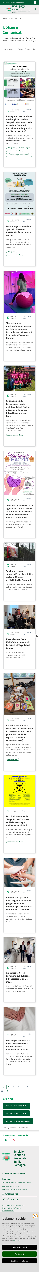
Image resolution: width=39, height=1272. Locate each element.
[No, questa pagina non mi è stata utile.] (14, 1139)
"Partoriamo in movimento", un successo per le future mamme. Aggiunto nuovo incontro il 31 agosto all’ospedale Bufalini (19, 330)
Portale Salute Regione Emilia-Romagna (13, 2)
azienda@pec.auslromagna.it (16, 1189)
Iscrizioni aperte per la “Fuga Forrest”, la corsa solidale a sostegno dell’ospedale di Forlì (17, 821)
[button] (35, 9)
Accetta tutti (19, 1254)
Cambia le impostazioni (19, 1261)
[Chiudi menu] (31, 4)
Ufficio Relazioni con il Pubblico (13, 1205)
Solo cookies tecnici (19, 1247)
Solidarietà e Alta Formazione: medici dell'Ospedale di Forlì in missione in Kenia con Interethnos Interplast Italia (18, 408)
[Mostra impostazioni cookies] (37, 636)
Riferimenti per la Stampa (11, 1208)
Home (5, 18)
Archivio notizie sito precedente (18, 1121)
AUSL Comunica (15, 18)
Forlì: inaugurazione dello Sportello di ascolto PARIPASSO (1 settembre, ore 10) (19, 231)
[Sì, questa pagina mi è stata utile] (6, 1139)
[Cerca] (33, 49)
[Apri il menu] (3, 9)
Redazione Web (8, 1210)
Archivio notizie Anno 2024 (16, 1113)
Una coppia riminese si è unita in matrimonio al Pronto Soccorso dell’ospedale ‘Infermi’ (18, 1045)
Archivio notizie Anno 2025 (16, 1105)
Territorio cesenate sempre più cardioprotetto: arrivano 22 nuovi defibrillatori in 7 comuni (19, 575)
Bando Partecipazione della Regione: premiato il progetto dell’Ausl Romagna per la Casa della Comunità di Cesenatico (19, 903)
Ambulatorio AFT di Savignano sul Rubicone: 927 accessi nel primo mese (18, 977)
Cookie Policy (17, 1240)
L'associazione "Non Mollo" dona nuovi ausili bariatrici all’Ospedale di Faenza (18, 643)
